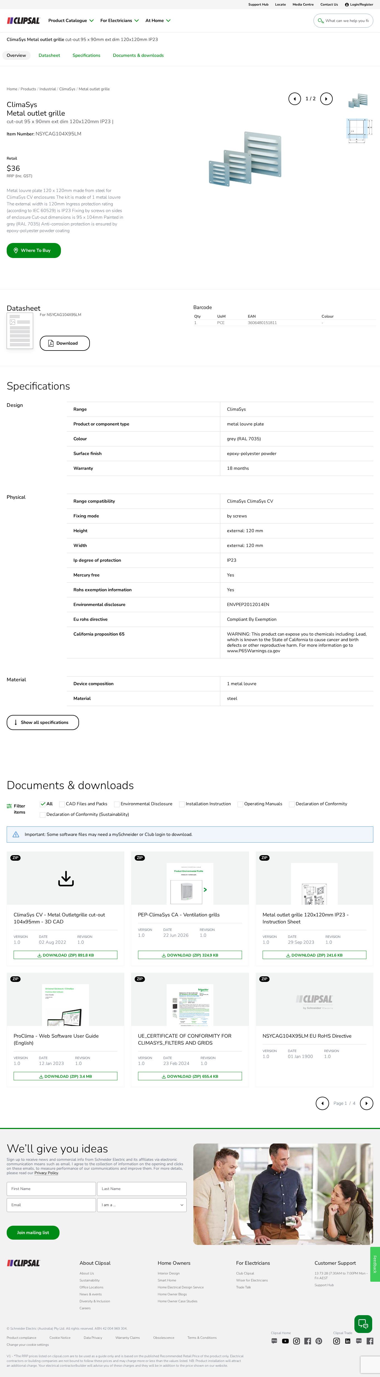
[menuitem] (71, 20)
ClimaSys (67, 89)
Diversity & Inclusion (95, 1301)
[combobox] (141, 1205)
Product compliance (21, 1337)
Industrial (48, 89)
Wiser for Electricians (252, 1280)
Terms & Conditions (202, 1337)
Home (12, 89)
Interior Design (169, 1273)
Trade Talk (243, 1287)
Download (67, 343)
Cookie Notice (60, 1337)
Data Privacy (93, 1337)
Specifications (86, 55)
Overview (16, 55)
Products (28, 89)
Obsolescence (163, 1337)
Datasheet (49, 55)
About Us (87, 1273)
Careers (85, 1308)
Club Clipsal (245, 1273)
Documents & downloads (138, 55)
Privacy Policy (46, 1173)
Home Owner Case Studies (178, 1301)
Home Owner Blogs (172, 1294)
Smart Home (167, 1280)
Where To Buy (35, 250)
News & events (91, 1294)
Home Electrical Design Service (181, 1287)
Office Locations (91, 1287)
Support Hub (324, 1285)
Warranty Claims (127, 1337)
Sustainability (90, 1280)
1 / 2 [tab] (310, 98)
